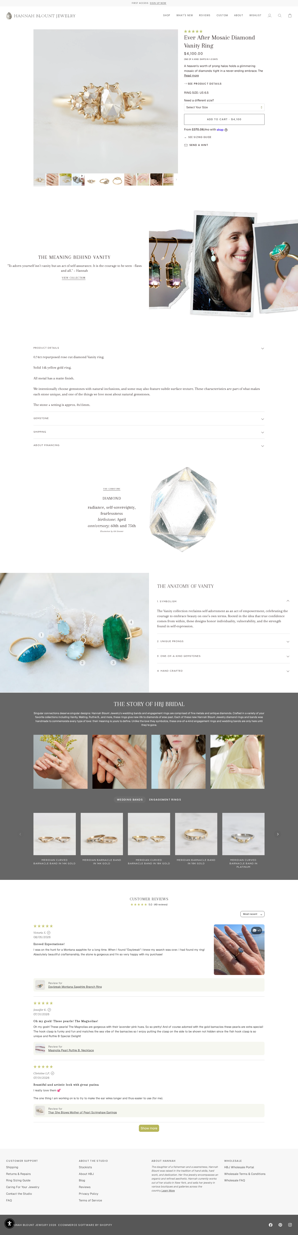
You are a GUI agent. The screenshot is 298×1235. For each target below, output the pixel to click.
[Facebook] (270, 1225)
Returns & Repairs (18, 1174)
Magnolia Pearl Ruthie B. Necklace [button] (71, 1050)
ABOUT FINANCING (46, 445)
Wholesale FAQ (234, 1180)
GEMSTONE (41, 418)
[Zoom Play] (105, 101)
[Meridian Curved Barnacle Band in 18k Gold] (149, 834)
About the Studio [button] (93, 1161)
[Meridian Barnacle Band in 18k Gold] (196, 834)
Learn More (168, 1190)
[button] (166, 15)
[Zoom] (41, 165)
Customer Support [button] (22, 1161)
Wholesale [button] (233, 1161)
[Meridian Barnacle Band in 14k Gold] (102, 834)
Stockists (85, 1167)
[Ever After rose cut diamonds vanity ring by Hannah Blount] (237, 762)
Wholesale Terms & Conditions (245, 1174)
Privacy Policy (88, 1194)
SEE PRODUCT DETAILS (204, 84)
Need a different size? (199, 100)
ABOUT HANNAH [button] (163, 1161)
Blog (82, 1180)
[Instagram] (290, 1225)
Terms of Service (90, 1200)
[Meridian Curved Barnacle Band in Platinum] (243, 834)
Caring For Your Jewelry (22, 1187)
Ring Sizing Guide (18, 1180)
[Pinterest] (280, 1225)
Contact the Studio (19, 1194)
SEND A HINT (198, 145)
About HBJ (86, 1174)
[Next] (277, 834)
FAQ (9, 1200)
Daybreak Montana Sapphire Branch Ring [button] (75, 987)
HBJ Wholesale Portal (239, 1167)
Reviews (85, 1187)
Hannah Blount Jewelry (29, 1225)
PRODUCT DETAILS (46, 348)
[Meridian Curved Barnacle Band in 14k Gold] (54, 834)
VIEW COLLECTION (74, 277)
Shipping (39, 432)
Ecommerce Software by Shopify (85, 1225)
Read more (191, 75)
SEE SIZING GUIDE (199, 137)
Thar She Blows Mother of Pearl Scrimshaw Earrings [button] (82, 1112)
